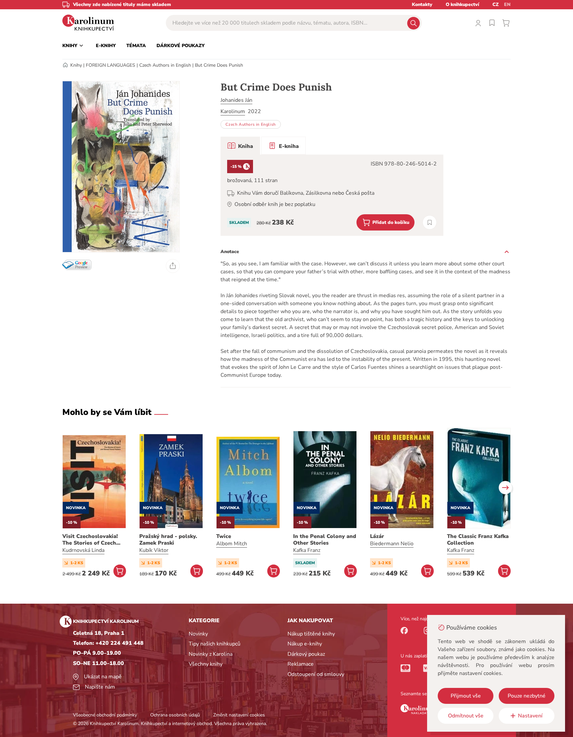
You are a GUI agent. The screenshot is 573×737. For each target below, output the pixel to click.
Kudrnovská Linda (83, 550)
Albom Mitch (231, 543)
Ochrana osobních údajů (175, 715)
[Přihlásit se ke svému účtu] (478, 23)
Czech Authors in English (165, 65)
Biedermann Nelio (392, 543)
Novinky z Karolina (210, 654)
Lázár (377, 536)
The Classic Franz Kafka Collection (478, 539)
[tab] (240, 146)
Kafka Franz (306, 550)
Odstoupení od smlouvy (315, 674)
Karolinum (233, 111)
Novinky (198, 633)
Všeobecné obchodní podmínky (105, 715)
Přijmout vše (466, 696)
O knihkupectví (462, 4)
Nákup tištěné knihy (311, 633)
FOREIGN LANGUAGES (110, 65)
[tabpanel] (332, 195)
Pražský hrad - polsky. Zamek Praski (168, 539)
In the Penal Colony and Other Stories (324, 539)
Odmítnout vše (465, 715)
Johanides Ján (236, 100)
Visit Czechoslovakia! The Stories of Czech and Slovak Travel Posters (90, 539)
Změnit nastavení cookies (239, 715)
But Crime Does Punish (219, 65)
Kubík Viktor (153, 550)
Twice (223, 536)
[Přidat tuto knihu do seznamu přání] (429, 222)
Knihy (76, 65)
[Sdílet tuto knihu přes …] (173, 266)
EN (507, 4)
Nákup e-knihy (304, 643)
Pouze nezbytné (526, 696)
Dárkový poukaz (306, 654)
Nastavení (530, 715)
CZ (495, 4)
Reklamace (300, 664)
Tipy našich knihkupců (214, 643)
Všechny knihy (206, 664)
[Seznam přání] (492, 23)
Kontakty (422, 4)
